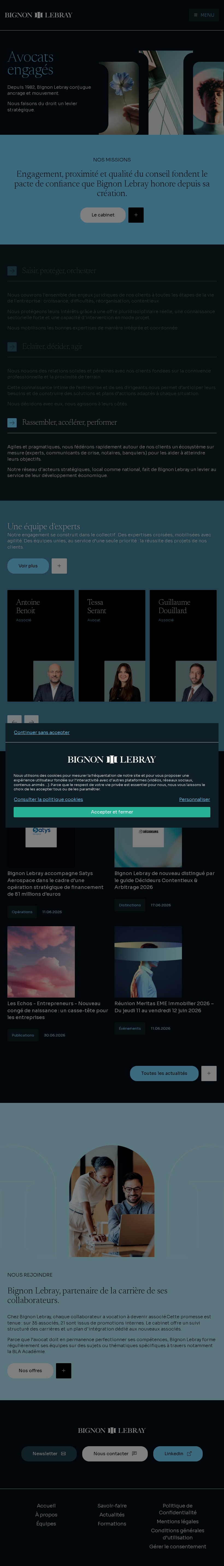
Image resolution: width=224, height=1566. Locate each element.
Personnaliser (194, 799)
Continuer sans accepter (42, 732)
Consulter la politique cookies (48, 799)
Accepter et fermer (112, 812)
